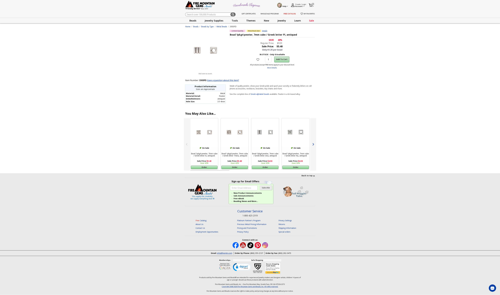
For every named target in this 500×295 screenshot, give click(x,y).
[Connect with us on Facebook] (236, 245)
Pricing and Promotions (247, 228)
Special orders (284, 232)
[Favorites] (258, 59)
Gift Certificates (249, 13)
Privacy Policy (243, 232)
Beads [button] (192, 20)
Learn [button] (297, 20)
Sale (311, 20)
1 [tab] (191, 171)
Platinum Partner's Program (249, 220)
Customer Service (250, 211)
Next (313, 144)
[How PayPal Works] (272, 268)
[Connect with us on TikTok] (250, 245)
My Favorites (309, 13)
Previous (187, 144)
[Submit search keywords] (233, 14)
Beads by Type (207, 26)
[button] (242, 266)
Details (264, 31)
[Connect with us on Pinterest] (258, 245)
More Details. (272, 68)
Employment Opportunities (207, 232)
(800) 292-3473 (284, 253)
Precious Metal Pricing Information (251, 224)
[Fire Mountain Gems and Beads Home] (200, 5)
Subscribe (266, 187)
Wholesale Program (270, 13)
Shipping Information (287, 228)
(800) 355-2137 (256, 253)
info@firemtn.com (224, 253)
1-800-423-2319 (250, 215)
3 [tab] (272, 171)
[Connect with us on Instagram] (265, 245)
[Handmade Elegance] (247, 5)
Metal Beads (221, 26)
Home (187, 26)
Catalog (201, 220)
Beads (195, 26)
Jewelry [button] (281, 20)
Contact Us (200, 228)
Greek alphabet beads (260, 94)
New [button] (266, 20)
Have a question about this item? (223, 80)
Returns (282, 224)
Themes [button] (250, 20)
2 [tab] (232, 171)
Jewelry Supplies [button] (214, 20)
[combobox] (210, 14)
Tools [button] (235, 20)
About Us (199, 224)
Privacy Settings (285, 220)
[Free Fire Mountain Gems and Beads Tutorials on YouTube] (243, 245)
